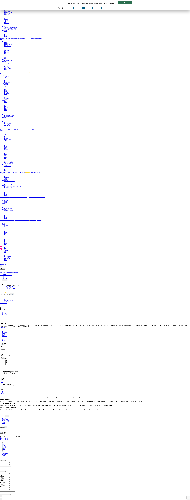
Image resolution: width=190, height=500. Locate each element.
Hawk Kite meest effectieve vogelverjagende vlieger (12, 186)
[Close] (3, 460)
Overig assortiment (5, 223)
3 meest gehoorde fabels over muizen (10, 28)
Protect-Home (6, 52)
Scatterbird (6, 156)
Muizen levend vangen (7, 11)
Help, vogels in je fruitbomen (8, 162)
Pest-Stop (5, 56)
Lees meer (3, 327)
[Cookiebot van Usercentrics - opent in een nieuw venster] (60, 8)
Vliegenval (6, 80)
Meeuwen (5, 147)
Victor (5, 252)
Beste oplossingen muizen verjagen (9, 181)
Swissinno (6, 250)
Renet (5, 53)
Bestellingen (13, 272)
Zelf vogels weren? (3, 172)
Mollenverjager (6, 179)
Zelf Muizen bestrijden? (4, 38)
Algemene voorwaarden (6, 453)
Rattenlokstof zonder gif (8, 44)
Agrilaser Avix (6, 225)
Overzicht (2, 272)
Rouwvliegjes (6, 87)
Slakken (5, 96)
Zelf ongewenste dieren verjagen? (5, 197)
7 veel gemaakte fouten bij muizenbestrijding (11, 27)
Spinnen (5, 97)
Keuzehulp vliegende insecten (9, 116)
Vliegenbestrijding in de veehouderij (10, 120)
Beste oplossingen (5, 180)
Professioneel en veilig (11, 38)
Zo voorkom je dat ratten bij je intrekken (10, 63)
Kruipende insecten (5, 88)
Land (1, 490)
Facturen (16, 272)
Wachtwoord (2, 480)
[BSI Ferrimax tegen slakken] (6, 380)
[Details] (2, 392)
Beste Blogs (4, 26)
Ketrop (5, 153)
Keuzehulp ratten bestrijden (8, 60)
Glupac (5, 105)
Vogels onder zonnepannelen (8, 163)
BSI (5, 22)
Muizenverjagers (7, 13)
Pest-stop (5, 243)
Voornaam (2, 476)
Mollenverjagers (6, 201)
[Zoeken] (1, 266)
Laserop (5, 152)
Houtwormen (4, 331)
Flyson (5, 112)
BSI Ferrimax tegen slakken (5, 382)
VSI (5, 21)
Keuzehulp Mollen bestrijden (8, 208)
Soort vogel (4, 142)
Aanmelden (2, 270)
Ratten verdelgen (5, 41)
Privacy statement (5, 454)
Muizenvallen (6, 10)
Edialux (5, 109)
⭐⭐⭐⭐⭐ (27, 38)
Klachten (5, 35)
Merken (3, 15)
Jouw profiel (6, 272)
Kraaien (5, 146)
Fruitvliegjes (6, 84)
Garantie (3, 422)
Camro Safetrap (6, 23)
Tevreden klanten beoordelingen (20, 38)
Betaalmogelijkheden (7, 33)
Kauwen (5, 145)
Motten (5, 85)
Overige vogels (6, 150)
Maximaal (5, 357)
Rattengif (5, 42)
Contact (5, 31)
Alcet (5, 158)
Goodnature (6, 49)
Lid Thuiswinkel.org (34, 38)
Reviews (5, 36)
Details (2, 393)
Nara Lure (6, 18)
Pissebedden (6, 95)
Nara (5, 242)
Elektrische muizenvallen (8, 12)
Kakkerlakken (6, 93)
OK (125, 2)
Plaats (1, 488)
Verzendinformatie (7, 67)
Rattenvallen (6, 45)
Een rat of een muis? (7, 62)
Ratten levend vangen (7, 46)
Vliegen (3, 75)
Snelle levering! (39, 38)
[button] (96, 284)
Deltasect (5, 110)
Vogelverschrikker (5, 133)
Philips (5, 106)
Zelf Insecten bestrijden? (4, 129)
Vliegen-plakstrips (7, 81)
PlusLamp (6, 107)
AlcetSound (6, 226)
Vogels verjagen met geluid (8, 135)
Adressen (9, 272)
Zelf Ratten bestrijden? (3, 72)
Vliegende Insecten (5, 83)
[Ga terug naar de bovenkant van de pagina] (1, 496)
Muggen (5, 86)
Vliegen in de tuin (7, 119)
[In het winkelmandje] (2, 379)
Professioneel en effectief (10, 172)
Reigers (5, 148)
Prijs (2, 354)
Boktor (5, 90)
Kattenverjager (6, 177)
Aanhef (1, 474)
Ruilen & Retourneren (7, 66)
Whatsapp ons (8, 289)
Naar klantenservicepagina (10, 288)
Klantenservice (4, 30)
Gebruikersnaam (3, 461)
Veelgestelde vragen (5, 421)
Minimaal (5, 355)
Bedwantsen (6, 89)
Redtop (5, 102)
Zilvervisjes (6, 99)
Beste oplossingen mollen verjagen (9, 184)
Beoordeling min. (4, 358)
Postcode (1, 486)
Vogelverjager (6, 178)
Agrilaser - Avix (6, 151)
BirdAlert (5, 157)
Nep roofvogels (6, 137)
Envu (5, 108)
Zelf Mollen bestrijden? (4, 220)
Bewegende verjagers (7, 139)
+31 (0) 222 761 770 (9, 286)
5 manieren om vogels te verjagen (9, 161)
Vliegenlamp (6, 78)
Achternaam (2, 478)
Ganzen (5, 144)
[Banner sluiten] (134, 1)
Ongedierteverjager (7, 176)
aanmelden (3, 271)
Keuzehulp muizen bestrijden (8, 25)
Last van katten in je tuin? (8, 187)
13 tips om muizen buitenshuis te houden (10, 29)
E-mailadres (2, 472)
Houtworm (6, 92)
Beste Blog (4, 209)
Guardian (5, 155)
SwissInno (6, 19)
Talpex (5, 204)
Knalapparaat (6, 138)
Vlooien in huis (6, 98)
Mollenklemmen (6, 202)
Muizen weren (6, 14)
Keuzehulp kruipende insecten (9, 115)
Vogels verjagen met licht (8, 136)
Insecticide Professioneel (8, 82)
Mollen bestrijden (5, 200)
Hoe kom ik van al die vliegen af (9, 118)
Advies (3, 430)
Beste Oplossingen (5, 59)
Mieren (3, 334)
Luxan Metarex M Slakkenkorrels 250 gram (8, 369)
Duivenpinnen (6, 141)
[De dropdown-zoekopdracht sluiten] (13, 294)
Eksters (5, 143)
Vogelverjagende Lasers (8, 134)
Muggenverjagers (7, 77)
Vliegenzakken (6, 76)
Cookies (3, 455)
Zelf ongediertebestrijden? (4, 262)
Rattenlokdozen (6, 43)
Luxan (5, 17)
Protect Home (6, 16)
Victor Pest (6, 20)
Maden (5, 94)
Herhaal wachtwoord (3, 482)
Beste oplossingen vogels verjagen (9, 183)
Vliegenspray (6, 79)
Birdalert (5, 227)
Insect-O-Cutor (6, 238)
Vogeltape (5, 140)
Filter (3, 344)
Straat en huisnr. (2, 484)
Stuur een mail (8, 287)
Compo (5, 113)
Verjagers (3, 175)
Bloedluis (5, 91)
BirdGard (5, 154)
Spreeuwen (6, 149)
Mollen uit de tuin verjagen (8, 210)
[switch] (83, 8)
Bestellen (5, 34)
